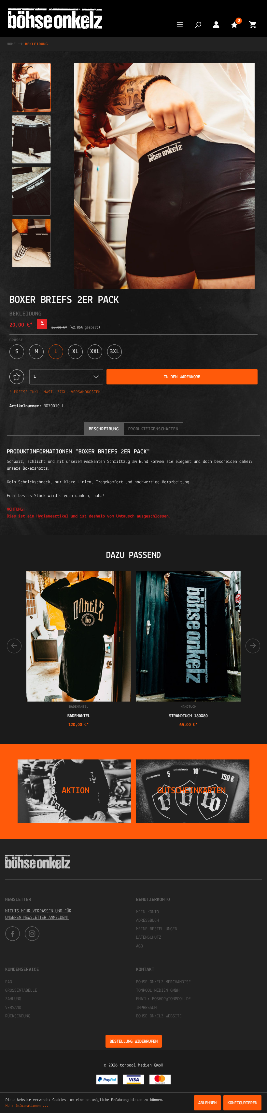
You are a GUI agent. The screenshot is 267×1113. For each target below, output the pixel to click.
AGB (139, 946)
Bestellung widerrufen (134, 1041)
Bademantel (78, 716)
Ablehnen (207, 1103)
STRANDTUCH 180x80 (188, 716)
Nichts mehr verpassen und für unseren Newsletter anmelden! (38, 914)
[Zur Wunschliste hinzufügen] (16, 376)
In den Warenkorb (182, 377)
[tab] (104, 429)
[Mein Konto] (216, 25)
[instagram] (32, 933)
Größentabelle (21, 990)
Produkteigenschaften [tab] (153, 429)
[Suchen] (197, 25)
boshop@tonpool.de (171, 999)
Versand (13, 1007)
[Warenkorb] (252, 25)
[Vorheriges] (81, 175)
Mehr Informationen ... (27, 1106)
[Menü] (179, 25)
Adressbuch (147, 920)
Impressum (146, 1007)
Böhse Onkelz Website (159, 1016)
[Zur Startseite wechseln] (55, 18)
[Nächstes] (247, 175)
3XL (114, 352)
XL (75, 352)
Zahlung (13, 999)
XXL (95, 352)
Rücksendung (17, 1016)
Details (79, 694)
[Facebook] (12, 933)
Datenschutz (148, 937)
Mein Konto (147, 912)
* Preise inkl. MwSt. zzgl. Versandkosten (55, 392)
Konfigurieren (242, 1103)
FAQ (8, 982)
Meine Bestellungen (156, 929)
